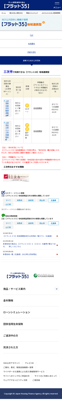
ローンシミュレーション (16, 312)
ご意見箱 (36, 380)
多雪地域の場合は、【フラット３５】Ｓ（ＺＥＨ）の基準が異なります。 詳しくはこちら (29, 245)
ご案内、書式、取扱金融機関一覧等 (18, 367)
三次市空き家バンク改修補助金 (7, 129)
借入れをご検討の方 (16, 13)
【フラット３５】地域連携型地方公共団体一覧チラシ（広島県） (28, 236)
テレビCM (29, 363)
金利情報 (8, 300)
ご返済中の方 (10, 335)
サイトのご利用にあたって (46, 375)
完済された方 (10, 347)
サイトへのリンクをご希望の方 (16, 375)
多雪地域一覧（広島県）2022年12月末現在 (20, 254)
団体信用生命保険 (13, 324)
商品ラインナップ (32, 13)
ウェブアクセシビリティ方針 (15, 380)
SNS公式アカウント (11, 363)
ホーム (3, 13)
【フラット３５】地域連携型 (51, 13)
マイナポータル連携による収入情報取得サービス (24, 371)
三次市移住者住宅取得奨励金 (7, 108)
